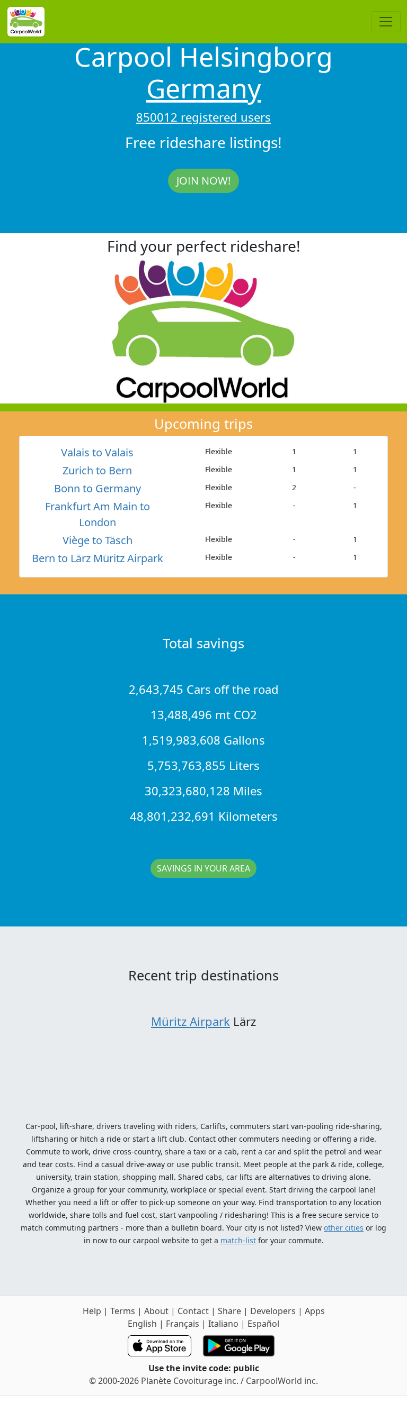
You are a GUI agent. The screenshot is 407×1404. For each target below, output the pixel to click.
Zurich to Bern (97, 470)
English (142, 1323)
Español (263, 1323)
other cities (344, 1228)
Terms (122, 1311)
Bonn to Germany (97, 488)
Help (92, 1311)
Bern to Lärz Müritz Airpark (97, 558)
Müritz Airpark (190, 1021)
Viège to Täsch (97, 540)
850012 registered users (203, 117)
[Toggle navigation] (386, 21)
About (156, 1311)
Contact (193, 1311)
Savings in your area (203, 868)
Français (182, 1323)
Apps (315, 1311)
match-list (238, 1240)
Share (229, 1311)
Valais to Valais (97, 452)
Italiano (223, 1323)
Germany (203, 88)
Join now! (203, 180)
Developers (273, 1311)
